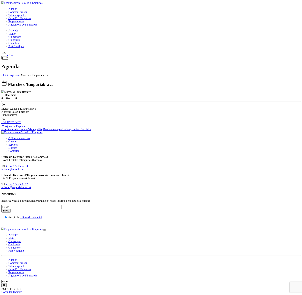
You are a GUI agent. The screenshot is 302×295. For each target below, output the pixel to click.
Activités (13, 30)
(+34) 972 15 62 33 (17, 165)
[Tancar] (44, 230)
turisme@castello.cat (12, 169)
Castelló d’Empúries (19, 18)
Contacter (13, 150)
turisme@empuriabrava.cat (16, 187)
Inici (5, 75)
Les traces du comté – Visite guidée (21, 129)
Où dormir (14, 39)
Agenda (12, 8)
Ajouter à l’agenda (15, 126)
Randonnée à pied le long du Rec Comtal (67, 129)
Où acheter (14, 43)
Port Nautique (16, 46)
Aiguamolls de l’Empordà (22, 24)
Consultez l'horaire (11, 291)
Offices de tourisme (19, 138)
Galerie (12, 141)
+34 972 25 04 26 (11, 122)
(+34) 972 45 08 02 (17, 184)
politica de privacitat (31, 217)
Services (13, 144)
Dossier (12, 147)
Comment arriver (17, 11)
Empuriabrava (16, 21)
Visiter (12, 33)
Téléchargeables (17, 15)
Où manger (14, 36)
